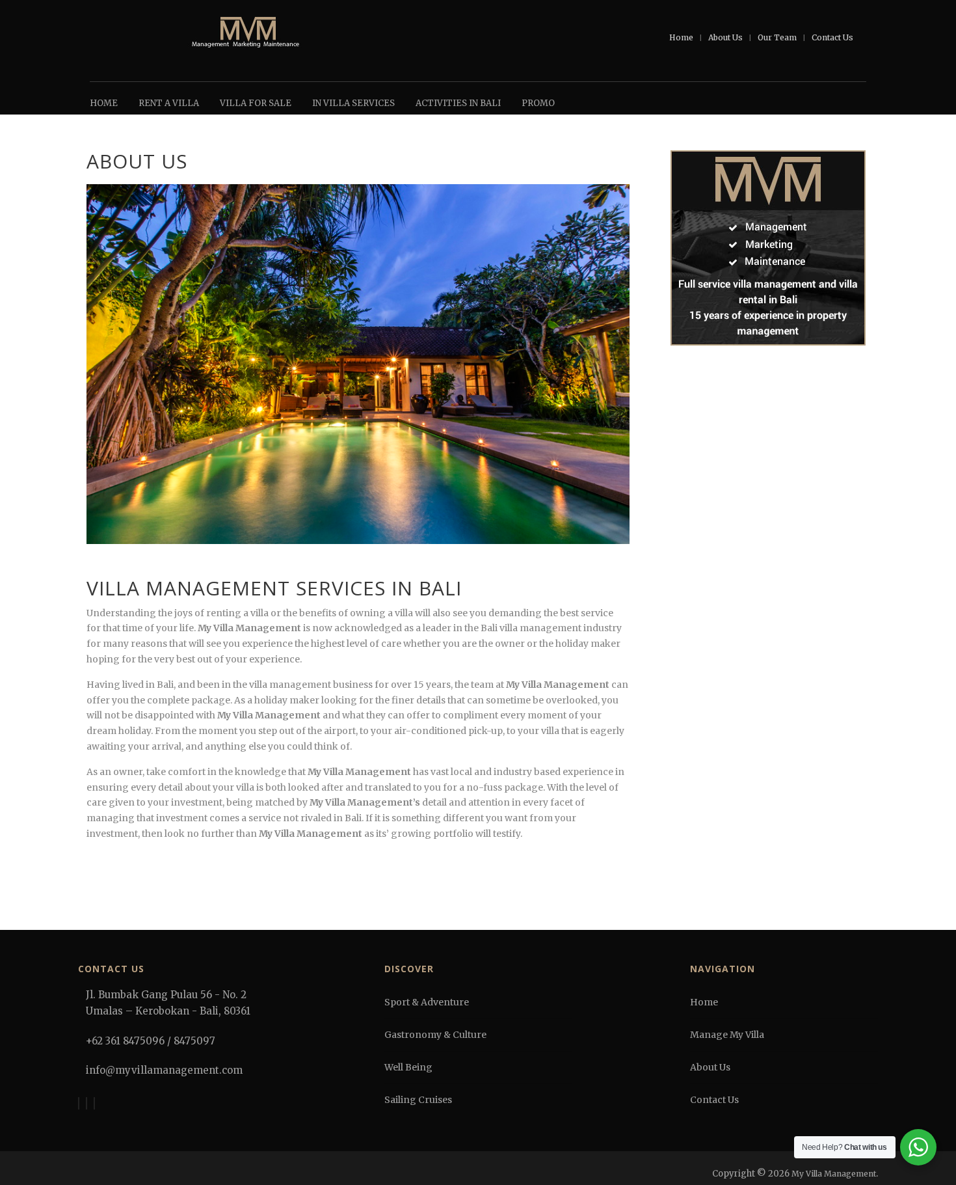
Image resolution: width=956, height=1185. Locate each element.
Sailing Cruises (418, 1100)
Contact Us (832, 37)
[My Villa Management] (245, 33)
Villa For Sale (255, 103)
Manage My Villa (727, 1035)
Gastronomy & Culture (435, 1035)
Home (681, 37)
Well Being (408, 1067)
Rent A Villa (169, 103)
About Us (725, 37)
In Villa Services (353, 103)
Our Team (777, 37)
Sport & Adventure (426, 1002)
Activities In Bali (458, 103)
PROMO (538, 103)
